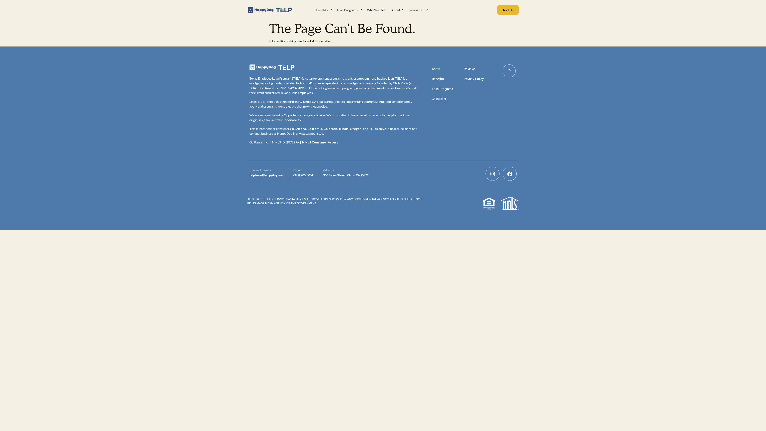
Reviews (470, 69)
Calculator (439, 99)
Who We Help (376, 10)
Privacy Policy (474, 79)
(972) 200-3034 (303, 175)
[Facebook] (510, 174)
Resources (416, 10)
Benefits (322, 10)
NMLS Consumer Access (320, 142)
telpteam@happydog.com (266, 175)
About (395, 10)
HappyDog (308, 83)
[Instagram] (492, 174)
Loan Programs (347, 10)
